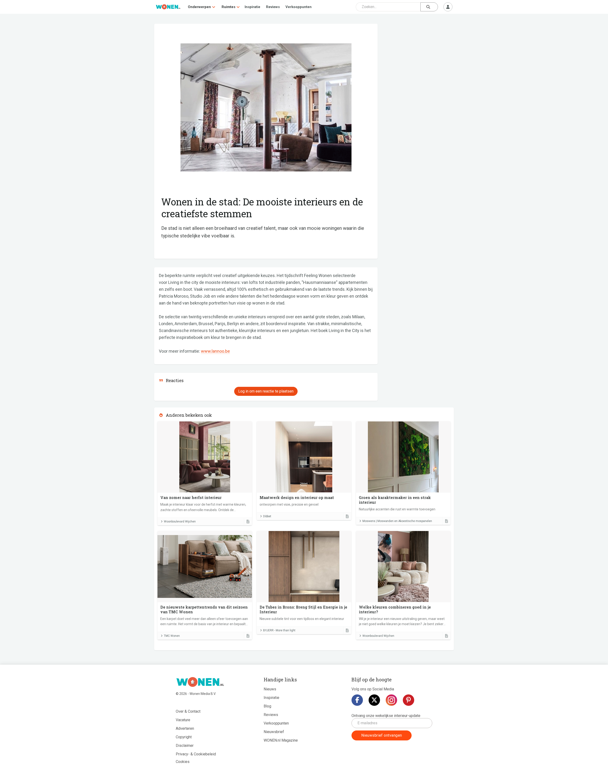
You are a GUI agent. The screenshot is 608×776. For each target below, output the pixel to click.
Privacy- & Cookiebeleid (196, 754)
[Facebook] (357, 700)
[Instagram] (391, 700)
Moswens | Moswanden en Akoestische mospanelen (397, 521)
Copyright (184, 737)
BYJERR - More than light (279, 630)
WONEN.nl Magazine (281, 740)
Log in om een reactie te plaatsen (266, 391)
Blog (267, 706)
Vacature (183, 720)
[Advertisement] (418, 58)
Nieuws (270, 689)
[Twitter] (374, 700)
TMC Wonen (172, 635)
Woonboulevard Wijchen (180, 521)
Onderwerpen (199, 7)
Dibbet (267, 516)
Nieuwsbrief (274, 732)
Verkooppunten (298, 7)
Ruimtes (228, 7)
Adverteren (185, 728)
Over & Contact (188, 711)
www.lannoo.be (215, 351)
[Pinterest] (408, 700)
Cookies (183, 761)
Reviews (273, 7)
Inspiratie (252, 7)
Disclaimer (185, 745)
